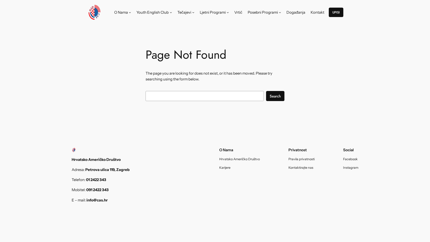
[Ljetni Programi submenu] (228, 12)
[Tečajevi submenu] (193, 12)
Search (275, 96)
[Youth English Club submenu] (171, 12)
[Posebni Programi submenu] (280, 12)
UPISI (336, 12)
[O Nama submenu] (130, 12)
